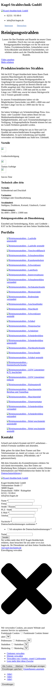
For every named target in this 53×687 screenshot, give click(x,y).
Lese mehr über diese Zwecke (20, 661)
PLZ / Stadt (6, 509)
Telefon (4, 515)
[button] (26, 589)
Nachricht (6, 521)
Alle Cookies (7, 666)
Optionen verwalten (15, 653)
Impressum (9, 25)
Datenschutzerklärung (11, 473)
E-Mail (5, 512)
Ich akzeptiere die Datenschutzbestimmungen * (31, 529)
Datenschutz (21, 25)
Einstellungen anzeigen (35, 666)
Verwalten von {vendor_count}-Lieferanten (26, 658)
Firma (3, 503)
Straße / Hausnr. (8, 506)
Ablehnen (19, 666)
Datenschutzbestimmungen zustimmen (19, 524)
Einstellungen (7, 684)
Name (4, 500)
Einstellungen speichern (12, 669)
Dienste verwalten (15, 656)
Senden (5, 537)
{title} (9, 674)
